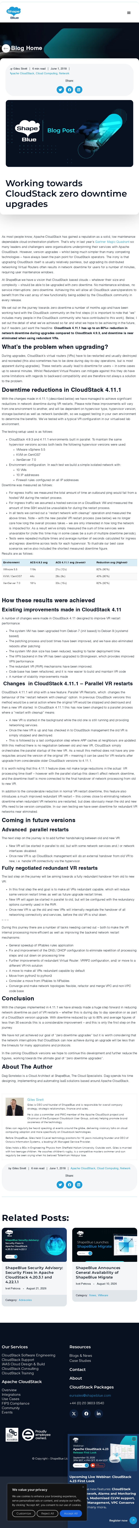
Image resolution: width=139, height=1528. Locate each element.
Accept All (71, 1513)
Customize (23, 1513)
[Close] (83, 1487)
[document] (69, 764)
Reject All (47, 1513)
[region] (47, 1502)
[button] (134, 1439)
